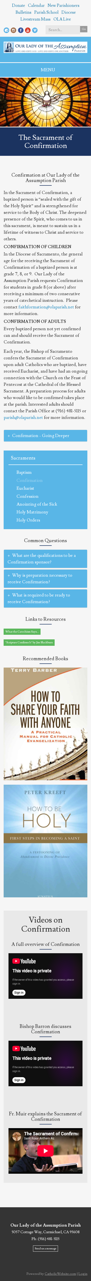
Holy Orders (28, 520)
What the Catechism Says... (22, 632)
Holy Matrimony (32, 512)
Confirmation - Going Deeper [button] (40, 436)
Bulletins (23, 12)
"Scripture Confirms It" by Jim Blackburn (29, 642)
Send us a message (45, 1248)
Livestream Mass (35, 19)
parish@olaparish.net (23, 417)
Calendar (36, 5)
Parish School (46, 12)
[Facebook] (21, 29)
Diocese (68, 12)
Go (84, 29)
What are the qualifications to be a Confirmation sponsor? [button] (42, 559)
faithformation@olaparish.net (46, 307)
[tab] (45, 435)
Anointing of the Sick (37, 504)
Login (82, 1274)
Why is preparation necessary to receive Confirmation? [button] (40, 579)
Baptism (24, 472)
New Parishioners (63, 5)
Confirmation (30, 480)
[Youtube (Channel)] (28, 29)
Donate (18, 5)
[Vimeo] (35, 29)
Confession (28, 496)
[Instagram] (13, 29)
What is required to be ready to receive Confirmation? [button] (39, 598)
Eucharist (25, 488)
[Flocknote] (6, 29)
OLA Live (62, 19)
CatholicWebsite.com (60, 1274)
